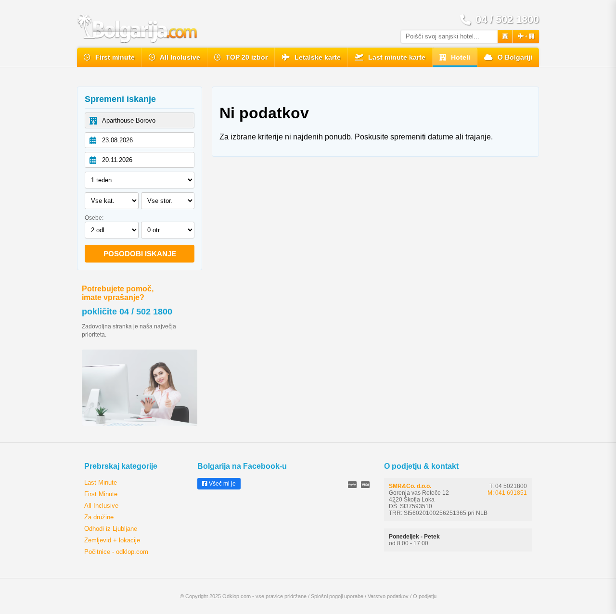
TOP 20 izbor (246, 57)
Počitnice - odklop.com (116, 551)
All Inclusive (179, 57)
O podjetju (424, 596)
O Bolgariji (514, 57)
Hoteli (459, 57)
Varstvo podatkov (388, 596)
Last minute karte (395, 57)
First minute (114, 57)
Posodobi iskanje (139, 254)
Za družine (99, 517)
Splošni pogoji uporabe (337, 596)
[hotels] (505, 36)
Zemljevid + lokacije (112, 540)
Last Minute (100, 482)
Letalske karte (317, 57)
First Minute (100, 494)
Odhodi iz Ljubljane (110, 528)
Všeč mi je (221, 483)
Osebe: (94, 217)
